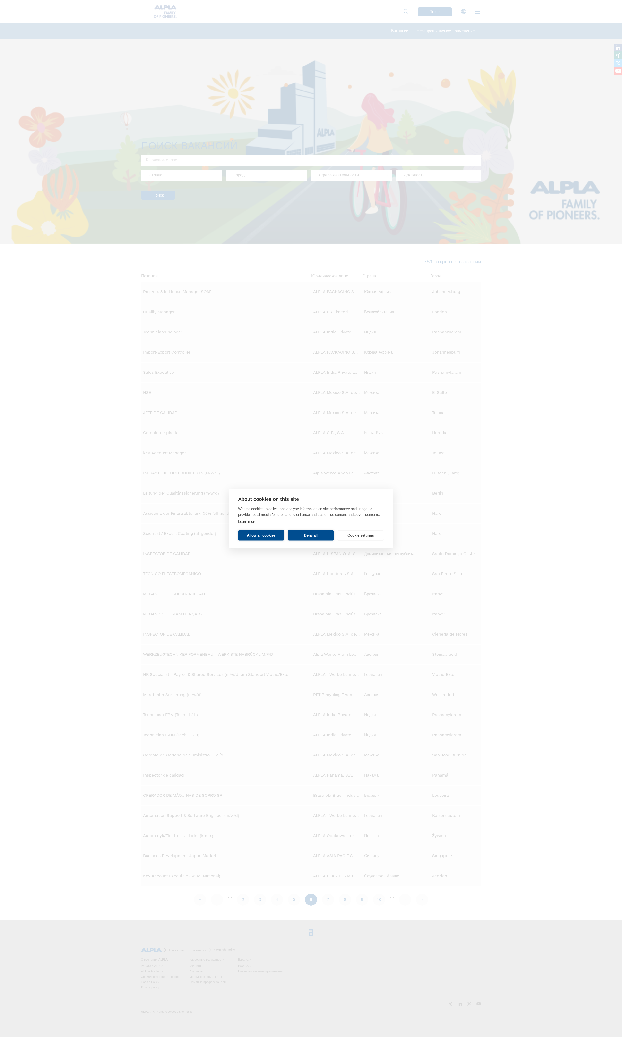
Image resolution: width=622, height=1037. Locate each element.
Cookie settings (360, 535)
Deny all (311, 535)
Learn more (247, 521)
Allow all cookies (261, 535)
